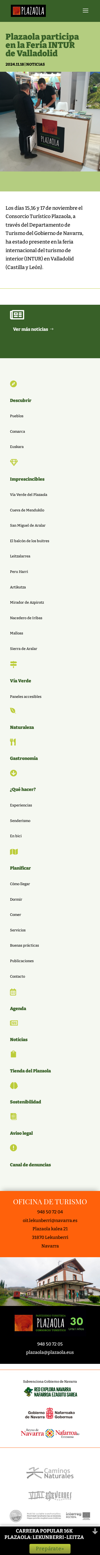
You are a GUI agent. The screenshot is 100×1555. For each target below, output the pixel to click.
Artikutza (18, 587)
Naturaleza (22, 727)
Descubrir (20, 400)
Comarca (17, 431)
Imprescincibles (27, 479)
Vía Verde (20, 680)
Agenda (18, 1008)
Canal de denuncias (30, 1164)
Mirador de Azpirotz (27, 602)
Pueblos (16, 416)
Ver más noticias (30, 329)
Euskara (17, 447)
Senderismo (20, 821)
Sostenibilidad (25, 1102)
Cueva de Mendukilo (27, 510)
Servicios (18, 930)
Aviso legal (21, 1133)
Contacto (17, 976)
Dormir (16, 899)
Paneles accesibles (25, 697)
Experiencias (21, 805)
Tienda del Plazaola (30, 1071)
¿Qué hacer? (23, 789)
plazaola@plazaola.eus (50, 1352)
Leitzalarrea (20, 556)
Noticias (35, 64)
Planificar (20, 868)
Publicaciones (22, 961)
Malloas (16, 633)
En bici (16, 836)
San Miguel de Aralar (28, 525)
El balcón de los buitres (29, 541)
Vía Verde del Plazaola (28, 495)
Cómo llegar (20, 884)
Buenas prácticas (24, 945)
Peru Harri (19, 572)
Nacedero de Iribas (26, 618)
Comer (15, 915)
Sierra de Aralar (23, 649)
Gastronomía (24, 758)
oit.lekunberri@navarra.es (50, 1220)
